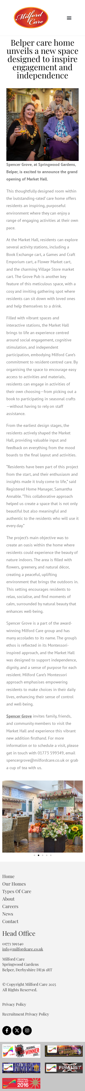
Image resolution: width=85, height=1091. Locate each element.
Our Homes (14, 884)
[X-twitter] (17, 1030)
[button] (69, 18)
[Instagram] (27, 1030)
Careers (10, 906)
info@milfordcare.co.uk (22, 948)
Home (8, 876)
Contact (10, 921)
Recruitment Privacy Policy (25, 1013)
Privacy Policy (14, 1004)
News (7, 914)
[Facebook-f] (6, 1030)
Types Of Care (16, 891)
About (8, 899)
